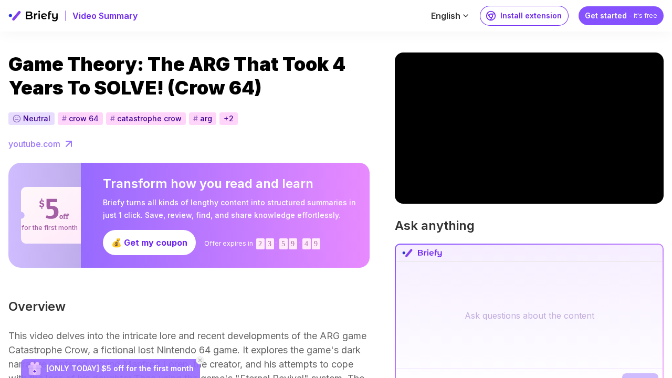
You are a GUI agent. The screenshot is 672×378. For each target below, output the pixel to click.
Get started (621, 15)
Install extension (531, 15)
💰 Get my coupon (149, 242)
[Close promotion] (200, 360)
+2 (229, 118)
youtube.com (34, 144)
